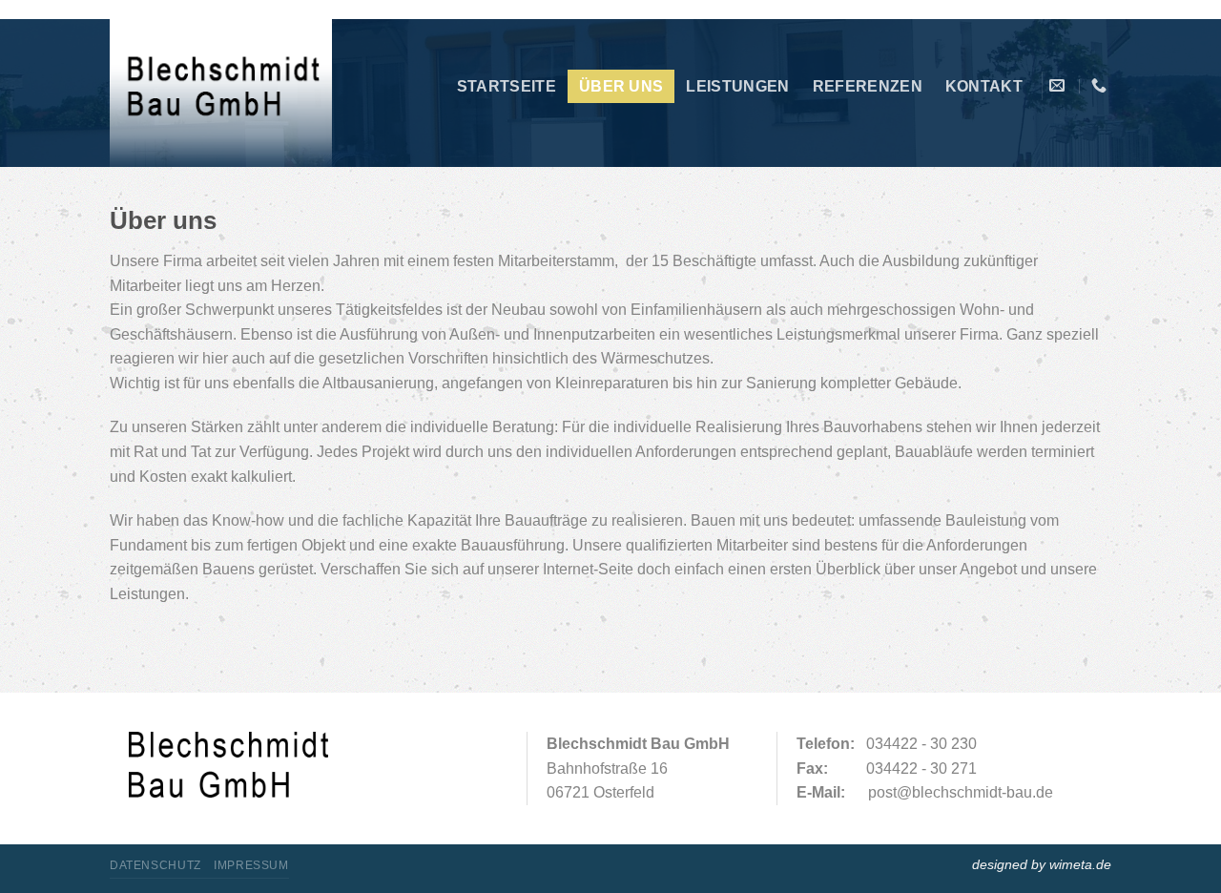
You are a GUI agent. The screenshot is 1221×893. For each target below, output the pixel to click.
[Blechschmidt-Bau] (222, 95)
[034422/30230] (1101, 85)
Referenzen (867, 86)
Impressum (251, 865)
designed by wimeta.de (1041, 864)
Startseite (506, 86)
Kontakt (984, 86)
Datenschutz (155, 865)
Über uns (621, 86)
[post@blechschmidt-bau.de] (1059, 85)
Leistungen (737, 86)
